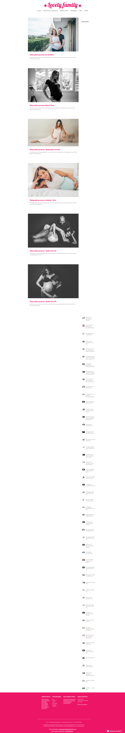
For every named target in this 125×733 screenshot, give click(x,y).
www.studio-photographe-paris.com (67, 729)
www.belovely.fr (69, 731)
